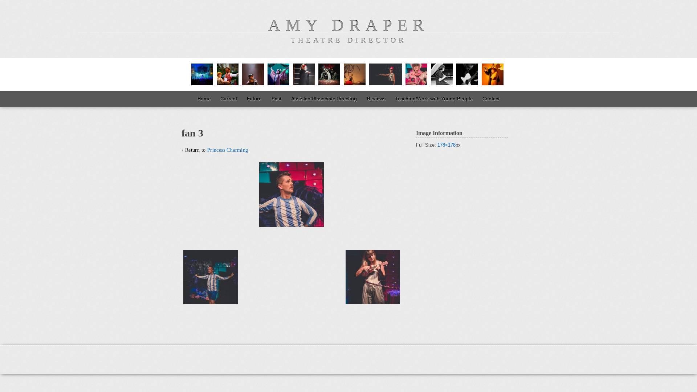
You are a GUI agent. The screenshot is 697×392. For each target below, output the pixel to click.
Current (228, 99)
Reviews (376, 99)
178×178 (446, 145)
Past (276, 99)
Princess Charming (227, 150)
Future (254, 99)
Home (204, 99)
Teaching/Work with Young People (434, 99)
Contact (491, 99)
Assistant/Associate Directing (324, 99)
